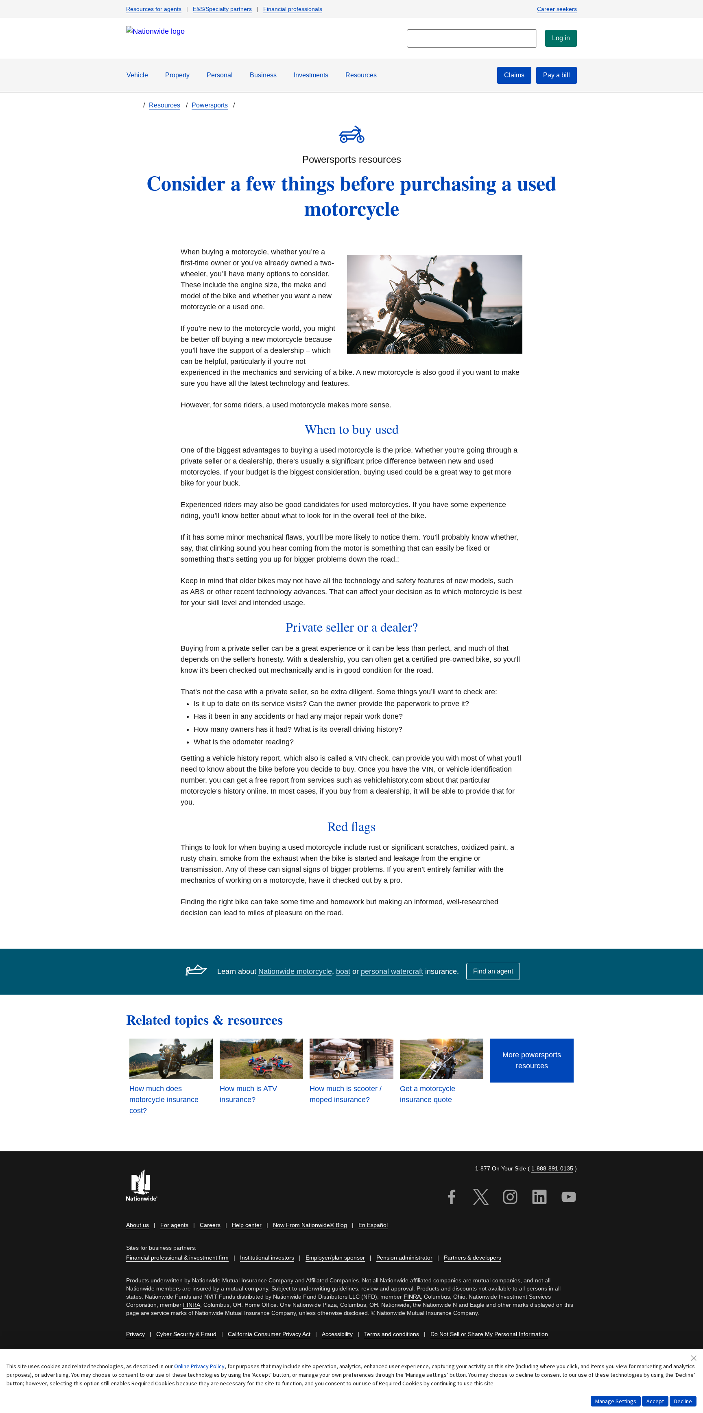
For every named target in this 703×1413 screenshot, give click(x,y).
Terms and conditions (391, 1334)
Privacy (135, 1334)
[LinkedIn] (539, 1198)
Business (263, 75)
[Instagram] (510, 1198)
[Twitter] (481, 1198)
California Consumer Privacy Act (269, 1334)
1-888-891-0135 (552, 1168)
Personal (220, 75)
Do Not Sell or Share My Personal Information (489, 1334)
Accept (655, 1401)
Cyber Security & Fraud (186, 1334)
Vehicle (137, 75)
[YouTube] (569, 1198)
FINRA (412, 1296)
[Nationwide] (146, 1186)
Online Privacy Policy (199, 1366)
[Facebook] (451, 1198)
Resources (361, 75)
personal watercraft (392, 971)
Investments (311, 75)
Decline (683, 1401)
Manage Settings (615, 1401)
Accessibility (337, 1334)
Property (177, 75)
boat (343, 971)
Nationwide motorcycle (295, 971)
